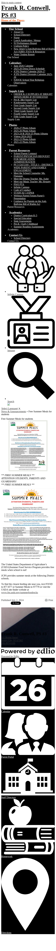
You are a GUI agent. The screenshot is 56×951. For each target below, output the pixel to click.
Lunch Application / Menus (27, 40)
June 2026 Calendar (23, 66)
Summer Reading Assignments (29, 226)
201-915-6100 (8, 643)
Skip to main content (11, 2)
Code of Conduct (22, 190)
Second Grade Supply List (27, 108)
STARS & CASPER (24, 192)
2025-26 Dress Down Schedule (29, 68)
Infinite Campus (21, 187)
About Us (18, 32)
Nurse (17, 37)
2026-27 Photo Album (25, 128)
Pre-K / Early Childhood (26, 224)
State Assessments (22, 221)
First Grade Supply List (25, 105)
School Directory (22, 34)
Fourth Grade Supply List (26, 113)
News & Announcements (13, 411)
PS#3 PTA (19, 184)
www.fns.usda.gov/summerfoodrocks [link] (19, 592)
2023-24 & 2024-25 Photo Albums (31, 133)
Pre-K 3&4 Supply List (25, 99)
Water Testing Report (24, 54)
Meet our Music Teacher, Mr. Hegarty (32, 181)
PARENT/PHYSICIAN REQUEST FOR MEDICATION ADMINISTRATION (32, 159)
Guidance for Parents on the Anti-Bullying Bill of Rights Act (30, 202)
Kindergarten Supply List (26, 102)
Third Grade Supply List (26, 111)
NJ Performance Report (25, 43)
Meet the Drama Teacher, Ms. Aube (31, 178)
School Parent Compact (25, 153)
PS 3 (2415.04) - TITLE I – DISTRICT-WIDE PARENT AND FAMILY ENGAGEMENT (34, 167)
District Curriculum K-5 (25, 215)
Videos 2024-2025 (23, 136)
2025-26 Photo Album (25, 130)
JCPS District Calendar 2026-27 (29, 71)
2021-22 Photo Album (25, 142)
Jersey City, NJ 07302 (12, 639)
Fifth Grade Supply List (25, 116)
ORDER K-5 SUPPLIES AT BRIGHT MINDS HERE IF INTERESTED (33, 95)
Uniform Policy (21, 46)
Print (50, 600)
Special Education (22, 218)
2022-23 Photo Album (25, 139)
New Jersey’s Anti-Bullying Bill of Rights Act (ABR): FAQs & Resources (34, 50)
